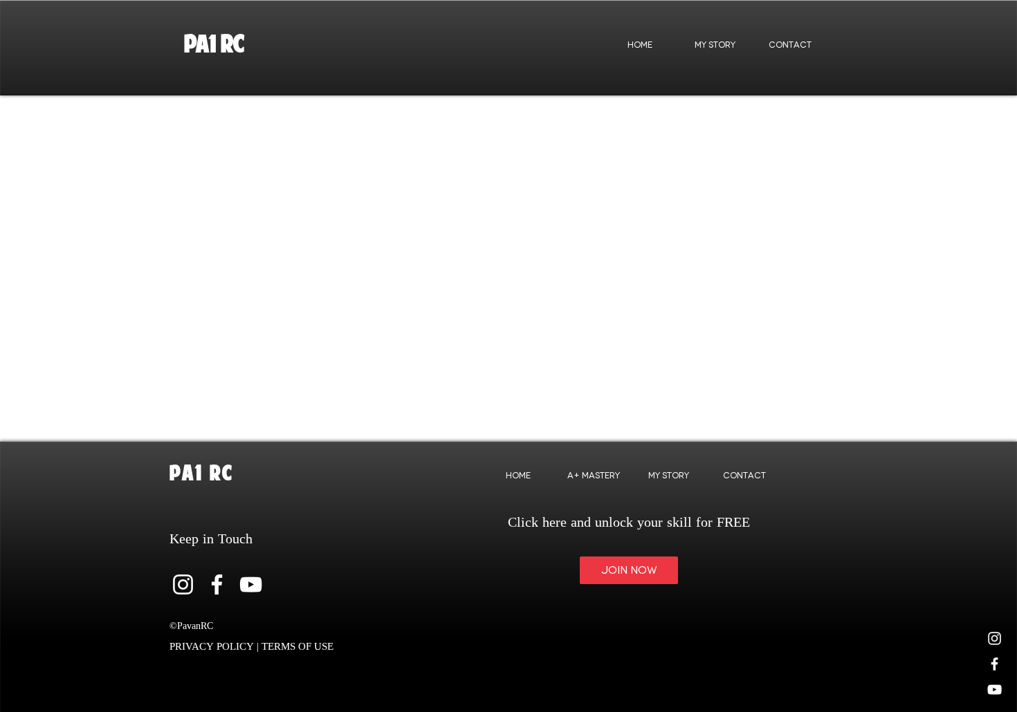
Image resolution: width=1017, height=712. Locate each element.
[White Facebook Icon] (994, 664)
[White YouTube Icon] (994, 689)
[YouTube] (250, 584)
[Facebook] (216, 584)
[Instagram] (994, 638)
